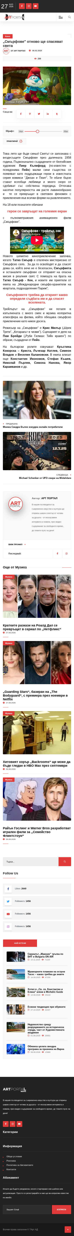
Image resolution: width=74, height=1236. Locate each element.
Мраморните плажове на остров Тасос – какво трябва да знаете (46, 973)
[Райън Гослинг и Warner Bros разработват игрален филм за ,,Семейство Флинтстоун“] (37, 799)
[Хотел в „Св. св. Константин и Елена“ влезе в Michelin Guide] (16, 992)
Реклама (11, 1161)
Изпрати (61, 1209)
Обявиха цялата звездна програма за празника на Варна (46, 1047)
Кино (7, 36)
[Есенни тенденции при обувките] (16, 1009)
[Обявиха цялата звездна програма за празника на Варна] (16, 1049)
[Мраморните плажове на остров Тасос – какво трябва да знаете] (16, 974)
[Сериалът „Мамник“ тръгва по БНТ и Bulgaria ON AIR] (16, 957)
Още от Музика (15, 567)
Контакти (11, 1169)
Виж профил (15, 544)
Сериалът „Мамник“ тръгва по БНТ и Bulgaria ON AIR (45, 955)
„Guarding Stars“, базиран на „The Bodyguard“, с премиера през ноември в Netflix (35, 695)
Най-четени (20, 943)
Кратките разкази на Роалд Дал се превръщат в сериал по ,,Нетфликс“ (32, 627)
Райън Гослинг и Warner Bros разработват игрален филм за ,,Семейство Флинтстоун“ (37, 832)
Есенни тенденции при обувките (46, 1006)
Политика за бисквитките (19, 1165)
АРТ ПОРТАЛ (49, 498)
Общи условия (14, 1156)
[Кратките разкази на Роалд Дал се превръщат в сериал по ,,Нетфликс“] (37, 596)
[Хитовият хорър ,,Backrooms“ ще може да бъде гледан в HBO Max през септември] (37, 732)
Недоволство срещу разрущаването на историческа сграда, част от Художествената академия (46, 1028)
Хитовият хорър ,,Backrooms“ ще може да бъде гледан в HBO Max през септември (36, 763)
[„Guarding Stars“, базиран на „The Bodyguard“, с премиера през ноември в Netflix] (37, 662)
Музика (8, 577)
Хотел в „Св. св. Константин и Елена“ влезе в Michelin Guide (45, 990)
